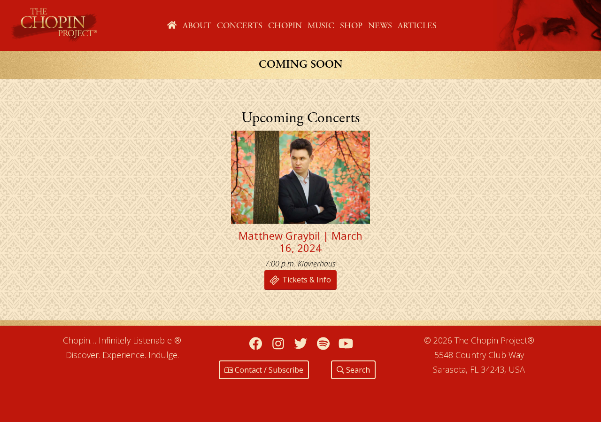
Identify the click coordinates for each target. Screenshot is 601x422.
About (197, 25)
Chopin (285, 25)
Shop (351, 25)
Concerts (239, 25)
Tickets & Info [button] (305, 279)
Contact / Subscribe (268, 370)
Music (321, 25)
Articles (417, 25)
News (380, 25)
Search (357, 370)
